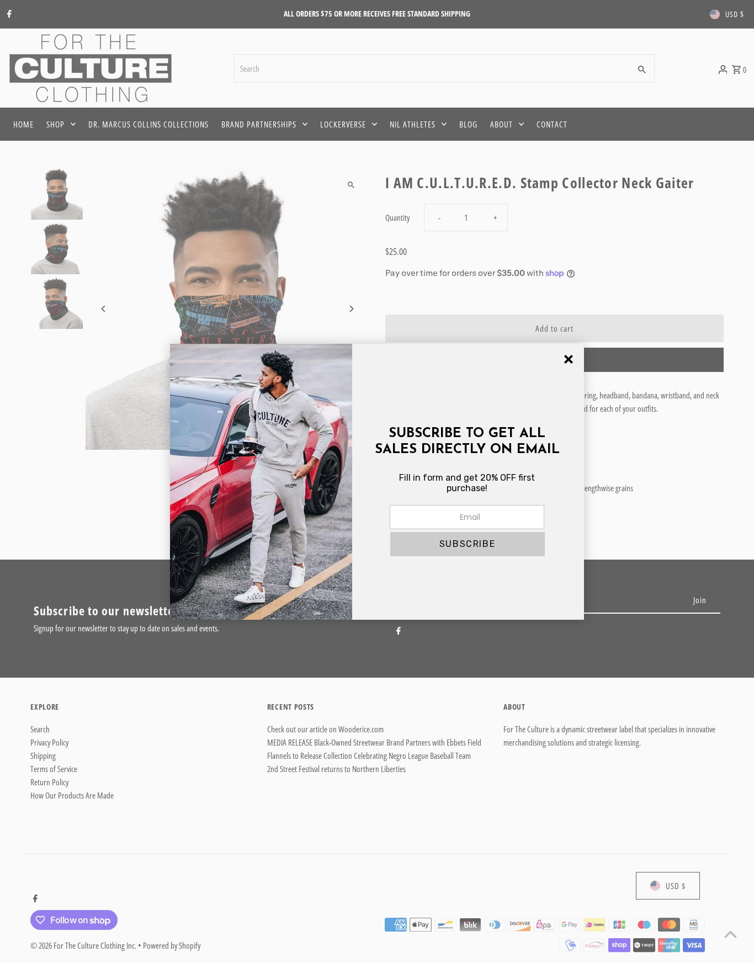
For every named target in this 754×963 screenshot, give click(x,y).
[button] (467, 544)
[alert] (377, 482)
